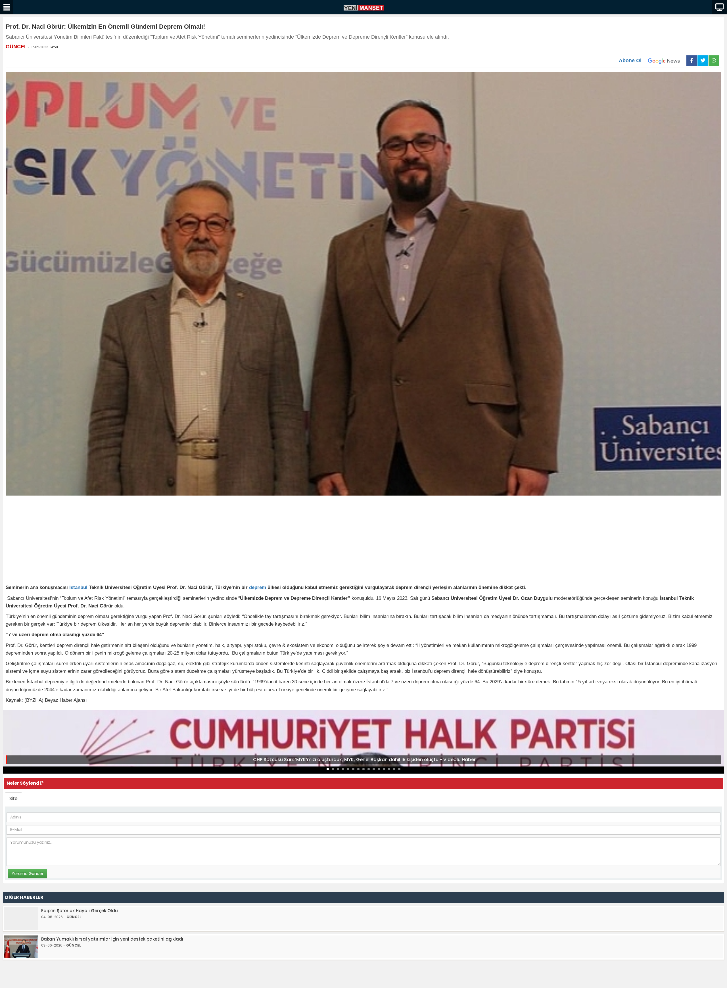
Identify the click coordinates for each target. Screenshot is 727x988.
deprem (257, 587)
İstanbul (78, 587)
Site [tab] (13, 798)
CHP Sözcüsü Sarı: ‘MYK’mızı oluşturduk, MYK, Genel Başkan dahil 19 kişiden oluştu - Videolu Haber (364, 759)
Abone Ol (630, 60)
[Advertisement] (363, 541)
